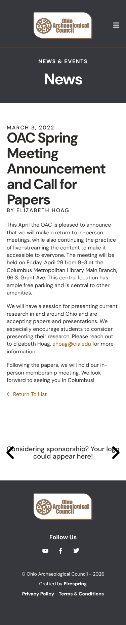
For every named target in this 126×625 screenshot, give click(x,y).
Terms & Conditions (81, 594)
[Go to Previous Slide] (10, 452)
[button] (116, 25)
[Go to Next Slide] (115, 452)
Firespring (75, 584)
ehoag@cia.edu (71, 343)
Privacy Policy (38, 594)
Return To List (29, 394)
